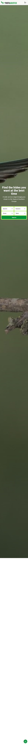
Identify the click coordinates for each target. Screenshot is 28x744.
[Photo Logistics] (9, 2)
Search (14, 217)
